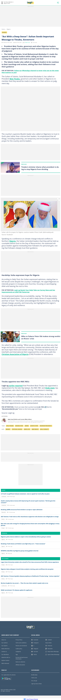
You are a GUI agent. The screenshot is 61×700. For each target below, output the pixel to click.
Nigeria (8, 29)
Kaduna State (19, 425)
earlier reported (16, 385)
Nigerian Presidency (46, 425)
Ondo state (50, 388)
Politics (3, 519)
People (3, 528)
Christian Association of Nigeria (15, 354)
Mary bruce (35, 429)
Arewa (26, 425)
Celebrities (4, 496)
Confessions (4, 585)
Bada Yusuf (27, 42)
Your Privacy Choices (32, 699)
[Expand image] (58, 199)
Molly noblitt (44, 429)
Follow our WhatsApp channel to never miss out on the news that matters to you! (30, 72)
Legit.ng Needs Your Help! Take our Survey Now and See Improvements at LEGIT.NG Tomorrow (28, 291)
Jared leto (27, 429)
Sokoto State (34, 425)
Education (4, 512)
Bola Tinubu (15, 79)
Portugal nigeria (17, 429)
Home (3, 29)
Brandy (8, 429)
